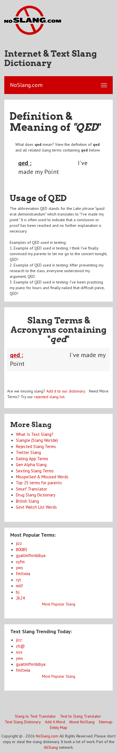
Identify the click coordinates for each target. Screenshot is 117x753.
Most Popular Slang (58, 604)
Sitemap (105, 721)
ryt (18, 580)
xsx (19, 652)
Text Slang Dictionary (23, 721)
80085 (21, 549)
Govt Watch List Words (36, 507)
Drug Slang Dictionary (35, 495)
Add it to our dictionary (65, 391)
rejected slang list (49, 396)
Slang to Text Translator (35, 716)
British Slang (27, 501)
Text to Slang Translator (80, 716)
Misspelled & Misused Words (42, 476)
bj (17, 592)
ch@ (20, 646)
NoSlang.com (47, 736)
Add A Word (55, 721)
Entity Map (58, 727)
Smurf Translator (31, 489)
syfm (20, 561)
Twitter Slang (28, 452)
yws (19, 567)
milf (19, 585)
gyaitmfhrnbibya (30, 555)
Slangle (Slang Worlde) (37, 440)
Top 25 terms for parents (39, 482)
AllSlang (51, 747)
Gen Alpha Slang (31, 464)
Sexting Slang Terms (35, 470)
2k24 (20, 598)
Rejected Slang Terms (36, 446)
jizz (19, 543)
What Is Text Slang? (34, 434)
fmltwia (23, 573)
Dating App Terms (32, 458)
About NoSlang (82, 721)
